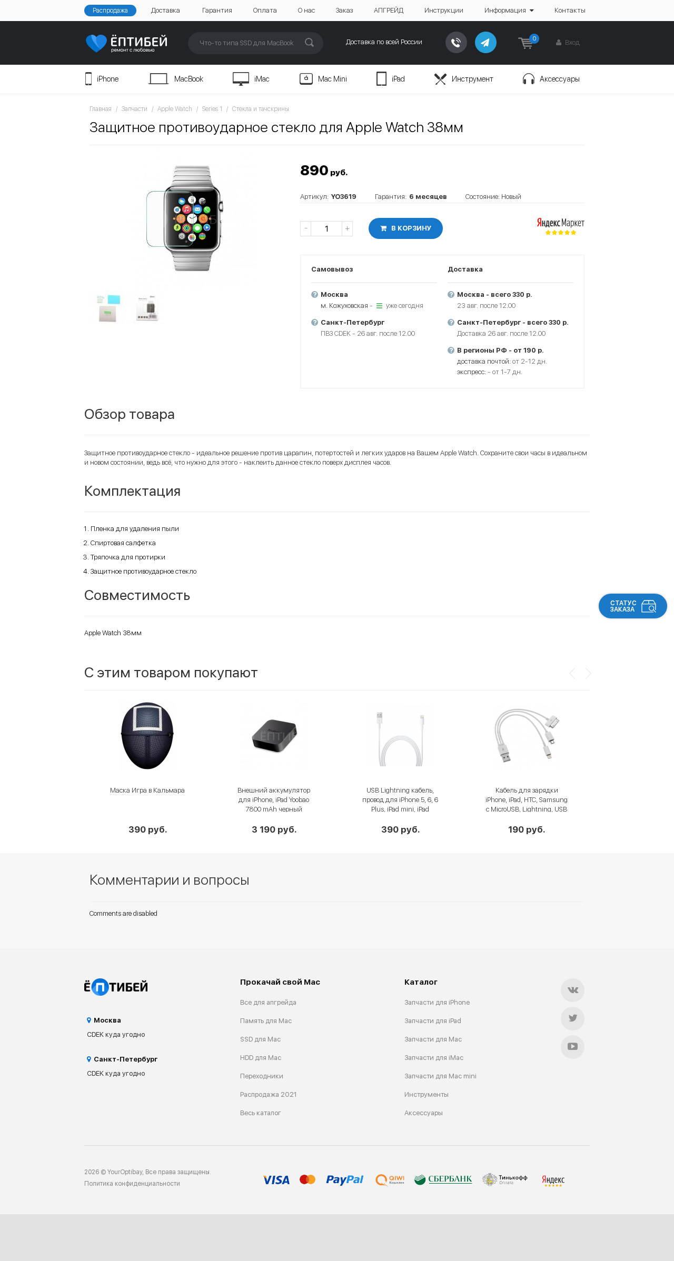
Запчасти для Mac (433, 1039)
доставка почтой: (484, 361)
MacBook (188, 79)
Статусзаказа (623, 606)
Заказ (344, 10)
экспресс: (471, 372)
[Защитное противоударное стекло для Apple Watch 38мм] (190, 219)
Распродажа (110, 10)
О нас (306, 10)
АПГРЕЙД (388, 10)
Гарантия (217, 10)
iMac (262, 79)
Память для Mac (266, 1020)
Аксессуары (560, 79)
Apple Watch (174, 109)
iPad (398, 79)
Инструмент (472, 79)
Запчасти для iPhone (437, 1002)
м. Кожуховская (344, 305)
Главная (101, 109)
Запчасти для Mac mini (440, 1076)
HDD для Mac (260, 1057)
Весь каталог (260, 1112)
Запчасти (134, 109)
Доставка (165, 10)
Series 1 (212, 109)
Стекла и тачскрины (260, 109)
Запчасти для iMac (433, 1057)
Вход (571, 42)
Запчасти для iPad (432, 1020)
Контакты (570, 10)
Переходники (261, 1076)
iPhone (107, 79)
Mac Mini (332, 79)
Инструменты (426, 1094)
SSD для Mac (260, 1039)
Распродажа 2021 (268, 1094)
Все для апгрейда (268, 1002)
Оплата (265, 10)
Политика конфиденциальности (132, 1183)
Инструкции (443, 10)
